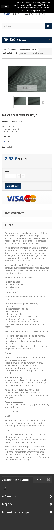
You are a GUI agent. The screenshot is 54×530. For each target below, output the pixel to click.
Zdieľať (7, 141)
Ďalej (43, 102)
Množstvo (8, 171)
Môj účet (7, 504)
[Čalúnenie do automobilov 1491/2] (20, 101)
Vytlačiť (9, 147)
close (5, 6)
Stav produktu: (8, 122)
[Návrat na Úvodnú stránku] (5, 50)
